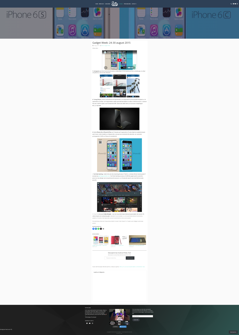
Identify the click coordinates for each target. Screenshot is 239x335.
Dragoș (121, 333)
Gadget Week (107, 45)
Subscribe (136, 319)
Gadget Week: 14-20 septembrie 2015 (136, 245)
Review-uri (101, 3)
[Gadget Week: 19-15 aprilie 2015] (119, 240)
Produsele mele (127, 3)
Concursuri (107, 3)
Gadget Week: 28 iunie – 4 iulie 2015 (99, 245)
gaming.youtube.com (104, 176)
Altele (120, 3)
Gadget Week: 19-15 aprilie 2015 (117, 245)
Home (96, 3)
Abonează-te (130, 258)
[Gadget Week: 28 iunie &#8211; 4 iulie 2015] (100, 240)
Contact (134, 3)
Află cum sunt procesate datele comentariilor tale (132, 266)
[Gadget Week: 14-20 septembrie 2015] (137, 240)
